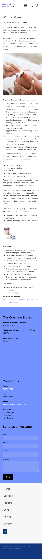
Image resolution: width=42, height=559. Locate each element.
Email (5, 451)
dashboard (17, 546)
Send (8, 477)
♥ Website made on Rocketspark (18, 547)
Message (6, 459)
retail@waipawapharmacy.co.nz (15, 404)
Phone (5, 442)
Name (5, 434)
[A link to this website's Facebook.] (5, 531)
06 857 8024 (8, 389)
